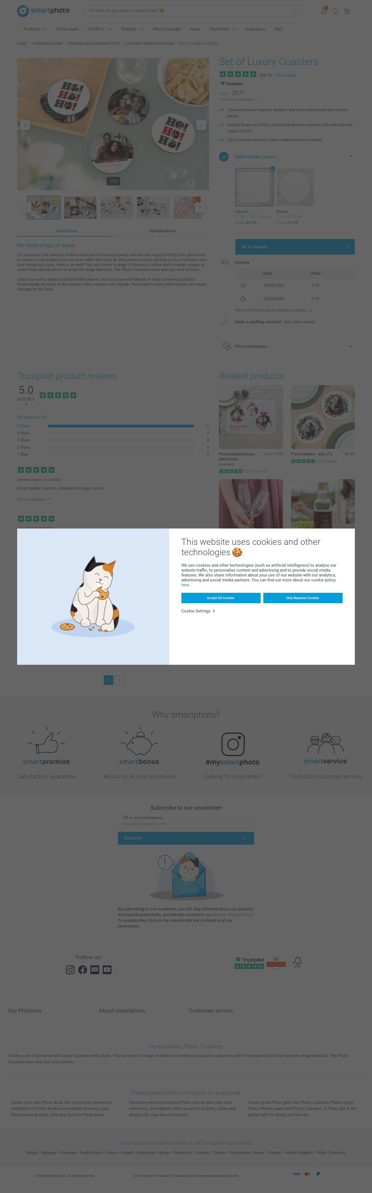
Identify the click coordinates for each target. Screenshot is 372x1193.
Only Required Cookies (302, 598)
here (185, 584)
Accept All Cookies (220, 598)
